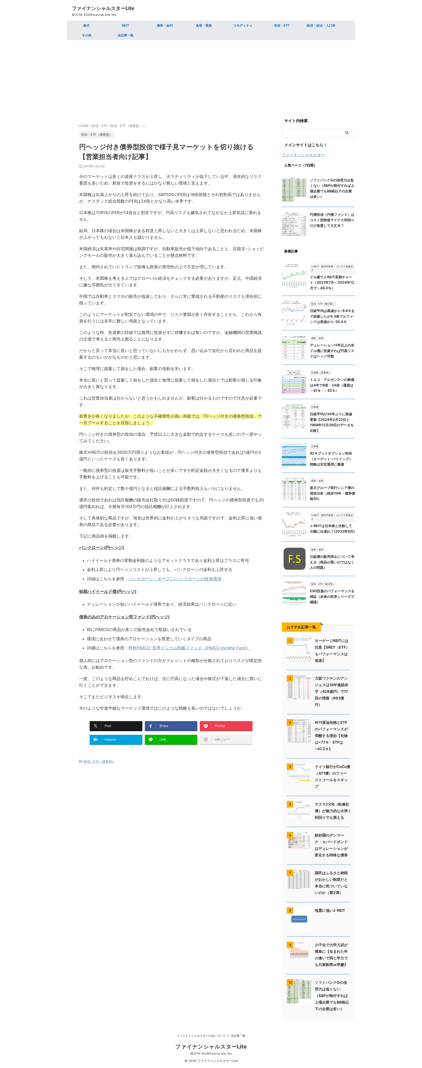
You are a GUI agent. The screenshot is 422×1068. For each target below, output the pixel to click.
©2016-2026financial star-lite (211, 1053)
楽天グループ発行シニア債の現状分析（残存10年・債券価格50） (332, 493)
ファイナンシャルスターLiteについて (201, 1035)
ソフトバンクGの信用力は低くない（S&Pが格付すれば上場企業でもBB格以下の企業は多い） (332, 995)
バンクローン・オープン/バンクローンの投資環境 (174, 578)
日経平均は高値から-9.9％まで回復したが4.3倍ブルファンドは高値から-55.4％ (332, 316)
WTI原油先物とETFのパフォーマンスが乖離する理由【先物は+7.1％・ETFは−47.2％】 (331, 735)
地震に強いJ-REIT (330, 910)
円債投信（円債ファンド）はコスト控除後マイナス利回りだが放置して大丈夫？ (332, 220)
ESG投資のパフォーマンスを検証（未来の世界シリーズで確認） (332, 596)
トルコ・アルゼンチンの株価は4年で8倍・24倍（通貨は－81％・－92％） (332, 385)
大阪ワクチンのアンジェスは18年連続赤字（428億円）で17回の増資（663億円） (331, 691)
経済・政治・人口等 (321, 25)
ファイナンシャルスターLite (103, 8)
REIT (125, 25)
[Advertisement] (211, 76)
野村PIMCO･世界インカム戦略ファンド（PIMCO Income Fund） (189, 647)
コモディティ (242, 25)
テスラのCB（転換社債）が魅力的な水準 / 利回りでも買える (332, 811)
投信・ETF (282, 25)
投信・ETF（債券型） (99, 761)
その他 (86, 35)
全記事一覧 (126, 35)
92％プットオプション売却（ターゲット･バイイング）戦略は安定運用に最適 (331, 458)
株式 (86, 25)
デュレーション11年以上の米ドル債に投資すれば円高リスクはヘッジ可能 (332, 350)
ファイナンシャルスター (303, 154)
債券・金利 (165, 25)
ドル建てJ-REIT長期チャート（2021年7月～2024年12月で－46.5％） (332, 282)
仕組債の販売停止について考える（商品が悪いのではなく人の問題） (332, 562)
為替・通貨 (204, 25)
